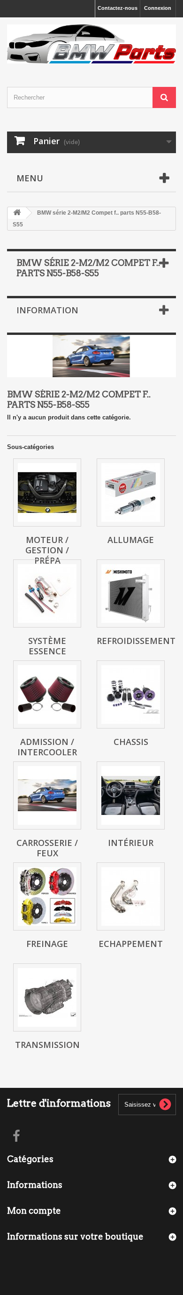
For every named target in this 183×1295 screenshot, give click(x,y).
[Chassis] (131, 694)
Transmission (47, 1044)
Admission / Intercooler (47, 747)
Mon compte (34, 1211)
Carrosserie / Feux (47, 848)
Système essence (47, 646)
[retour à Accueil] (17, 213)
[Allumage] (131, 492)
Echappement (131, 943)
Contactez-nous (117, 8)
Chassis (131, 741)
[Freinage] (47, 896)
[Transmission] (47, 997)
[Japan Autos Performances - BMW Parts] (91, 43)
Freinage (47, 943)
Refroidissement (136, 640)
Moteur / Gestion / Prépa (47, 550)
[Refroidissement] (131, 593)
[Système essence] (47, 593)
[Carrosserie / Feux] (47, 795)
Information (47, 310)
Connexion (157, 8)
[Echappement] (131, 896)
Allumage (130, 539)
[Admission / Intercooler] (47, 694)
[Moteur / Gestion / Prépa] (47, 492)
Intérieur (130, 842)
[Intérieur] (131, 795)
